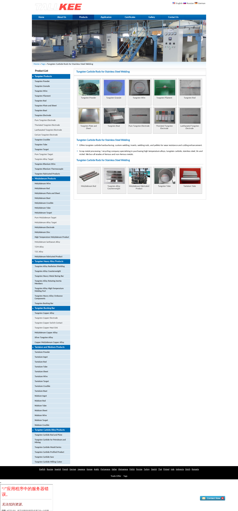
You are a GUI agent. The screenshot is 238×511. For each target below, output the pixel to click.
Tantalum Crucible (42, 386)
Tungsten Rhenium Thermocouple (49, 169)
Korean (90, 469)
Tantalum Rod (41, 362)
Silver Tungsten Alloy (44, 337)
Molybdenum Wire (43, 184)
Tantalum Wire (41, 376)
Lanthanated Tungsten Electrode (48, 130)
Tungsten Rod (40, 101)
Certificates (130, 17)
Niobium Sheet (41, 411)
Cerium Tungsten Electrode (46, 135)
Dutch (187, 469)
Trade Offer (116, 476)
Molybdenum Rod (42, 188)
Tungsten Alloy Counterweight (48, 271)
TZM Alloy (39, 247)
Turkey (147, 469)
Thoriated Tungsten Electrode (47, 125)
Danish (154, 469)
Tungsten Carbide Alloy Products (50, 430)
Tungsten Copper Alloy (44, 313)
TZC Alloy (39, 252)
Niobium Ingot (41, 396)
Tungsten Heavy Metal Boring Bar (49, 276)
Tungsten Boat (41, 110)
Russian (190, 3)
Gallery (151, 17)
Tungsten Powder (42, 81)
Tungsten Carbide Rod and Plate (48, 435)
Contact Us (173, 17)
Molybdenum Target (43, 213)
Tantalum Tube (41, 367)
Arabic (96, 469)
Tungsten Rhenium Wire (45, 164)
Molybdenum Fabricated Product (48, 257)
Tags (43, 64)
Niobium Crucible (42, 425)
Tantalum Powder (42, 352)
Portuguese (105, 469)
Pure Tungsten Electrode (45, 120)
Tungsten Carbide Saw (44, 457)
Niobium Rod (40, 401)
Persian (139, 469)
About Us (61, 17)
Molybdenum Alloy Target (46, 222)
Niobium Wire (41, 415)
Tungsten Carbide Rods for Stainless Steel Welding (103, 140)
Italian (114, 469)
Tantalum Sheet (41, 372)
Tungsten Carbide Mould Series (48, 447)
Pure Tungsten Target (44, 154)
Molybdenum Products (45, 179)
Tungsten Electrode (43, 115)
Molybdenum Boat (42, 198)
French (65, 469)
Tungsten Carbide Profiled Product (49, 452)
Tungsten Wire (41, 91)
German (201, 3)
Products (83, 17)
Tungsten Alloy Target (44, 159)
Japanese (81, 469)
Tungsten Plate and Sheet (46, 106)
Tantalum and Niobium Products (49, 347)
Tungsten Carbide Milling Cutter (48, 462)
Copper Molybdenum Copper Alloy (49, 342)
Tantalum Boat (41, 391)
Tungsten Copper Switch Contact (48, 323)
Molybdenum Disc (42, 232)
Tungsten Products (43, 76)
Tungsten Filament (43, 96)
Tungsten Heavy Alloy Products (49, 261)
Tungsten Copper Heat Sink (46, 328)
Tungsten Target (42, 149)
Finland (166, 469)
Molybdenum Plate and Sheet (47, 193)
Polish (132, 469)
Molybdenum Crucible (44, 203)
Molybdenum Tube (43, 208)
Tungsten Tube (41, 145)
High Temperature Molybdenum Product (52, 237)
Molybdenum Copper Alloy (46, 333)
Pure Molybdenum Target (45, 218)
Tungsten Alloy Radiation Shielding (50, 266)
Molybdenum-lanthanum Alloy (47, 242)
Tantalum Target (42, 381)
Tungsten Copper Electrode (46, 318)
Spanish (58, 469)
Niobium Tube (41, 406)
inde (172, 469)
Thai (160, 469)
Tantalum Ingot (41, 357)
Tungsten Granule (42, 86)
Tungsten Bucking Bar (44, 303)
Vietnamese (123, 469)
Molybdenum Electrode (44, 227)
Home (41, 17)
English (179, 3)
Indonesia (180, 469)
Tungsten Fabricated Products (47, 174)
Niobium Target (41, 420)
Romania (195, 469)
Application (106, 17)
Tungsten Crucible (42, 140)
